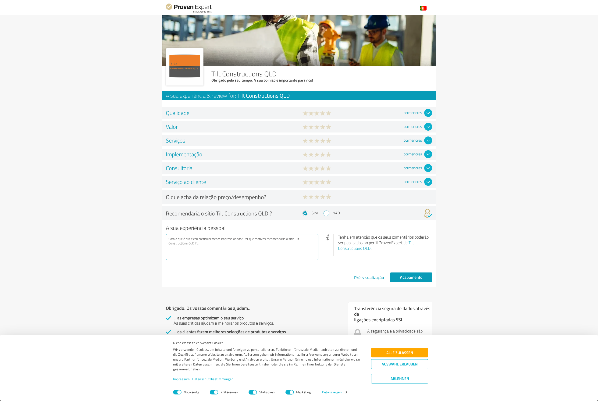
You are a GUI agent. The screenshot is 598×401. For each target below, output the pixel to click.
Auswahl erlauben (400, 364)
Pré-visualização (369, 277)
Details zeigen (332, 392)
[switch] (214, 392)
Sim (315, 212)
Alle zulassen (399, 352)
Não (336, 212)
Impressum (181, 379)
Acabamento (411, 277)
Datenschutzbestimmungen (213, 379)
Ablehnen (400, 378)
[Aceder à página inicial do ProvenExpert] (189, 12)
